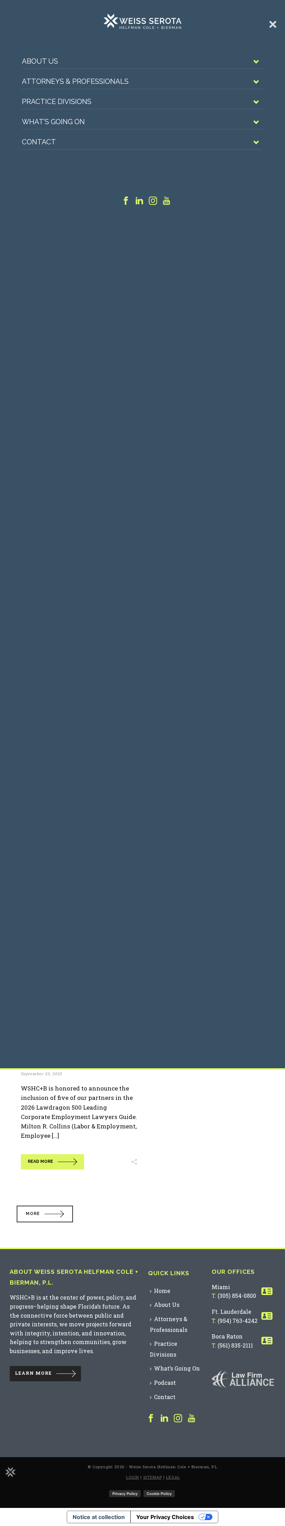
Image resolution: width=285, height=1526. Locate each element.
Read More (40, 1161)
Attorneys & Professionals (168, 1324)
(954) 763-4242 (238, 1320)
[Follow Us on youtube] (191, 1418)
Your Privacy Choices (165, 1516)
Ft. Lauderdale (231, 1311)
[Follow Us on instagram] (178, 1418)
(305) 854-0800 (237, 1295)
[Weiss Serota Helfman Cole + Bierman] (10, 1471)
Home (162, 1290)
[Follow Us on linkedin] (164, 1418)
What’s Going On (177, 1368)
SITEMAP (152, 1477)
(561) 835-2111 (235, 1345)
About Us (166, 1304)
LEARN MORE (33, 1373)
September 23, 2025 (41, 1073)
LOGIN (132, 1477)
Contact (165, 1396)
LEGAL (173, 1477)
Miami (221, 1287)
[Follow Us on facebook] (151, 1418)
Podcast (165, 1382)
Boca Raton (227, 1336)
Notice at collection (99, 1516)
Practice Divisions (163, 1349)
